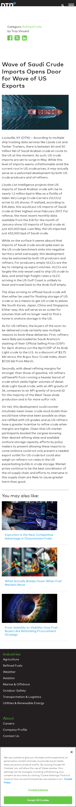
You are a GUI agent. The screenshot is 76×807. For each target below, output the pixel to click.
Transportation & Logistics (22, 697)
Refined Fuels (32, 26)
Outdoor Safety (14, 690)
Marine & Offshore (16, 684)
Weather (9, 672)
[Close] (72, 752)
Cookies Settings (38, 789)
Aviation (9, 678)
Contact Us (11, 736)
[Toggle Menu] (71, 5)
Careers (8, 723)
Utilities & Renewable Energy (23, 703)
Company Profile (15, 729)
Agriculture (11, 659)
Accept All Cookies (38, 800)
